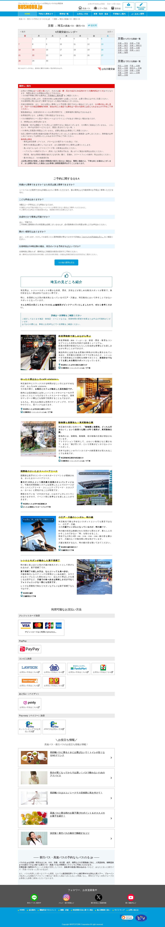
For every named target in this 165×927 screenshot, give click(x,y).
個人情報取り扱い (103, 910)
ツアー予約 (102, 8)
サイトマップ (119, 910)
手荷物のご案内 (119, 14)
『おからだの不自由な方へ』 (92, 237)
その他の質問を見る (66, 262)
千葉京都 (135, 66)
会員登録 (141, 8)
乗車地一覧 (64, 14)
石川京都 (123, 70)
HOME (27, 14)
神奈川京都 (136, 68)
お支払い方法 (82, 14)
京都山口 (135, 50)
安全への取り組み (114, 4)
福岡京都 (123, 75)
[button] (127, 918)
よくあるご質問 (137, 14)
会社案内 (32, 910)
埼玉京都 (123, 66)
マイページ (128, 7)
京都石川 (123, 48)
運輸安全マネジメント (48, 910)
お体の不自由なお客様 (96, 4)
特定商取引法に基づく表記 (83, 910)
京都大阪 (123, 50)
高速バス (86, 8)
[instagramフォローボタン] (66, 897)
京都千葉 (135, 43)
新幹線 (118, 8)
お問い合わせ (134, 910)
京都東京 (123, 45)
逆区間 (93, 25)
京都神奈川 (136, 45)
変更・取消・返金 (101, 14)
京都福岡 (123, 52)
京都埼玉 (123, 43)
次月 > (110, 32)
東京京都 (123, 68)
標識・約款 (64, 910)
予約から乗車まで (46, 14)
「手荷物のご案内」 (54, 95)
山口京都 (135, 73)
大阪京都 (123, 73)
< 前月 (22, 32)
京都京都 (135, 48)
